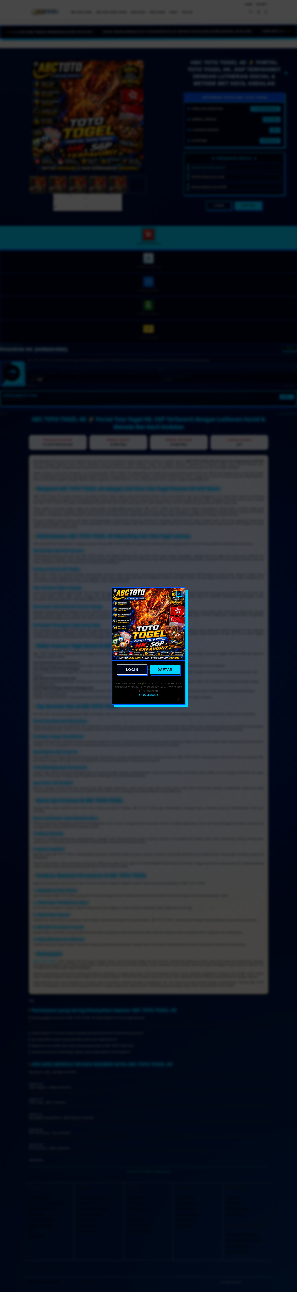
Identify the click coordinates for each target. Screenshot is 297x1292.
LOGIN (132, 670)
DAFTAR (165, 670)
